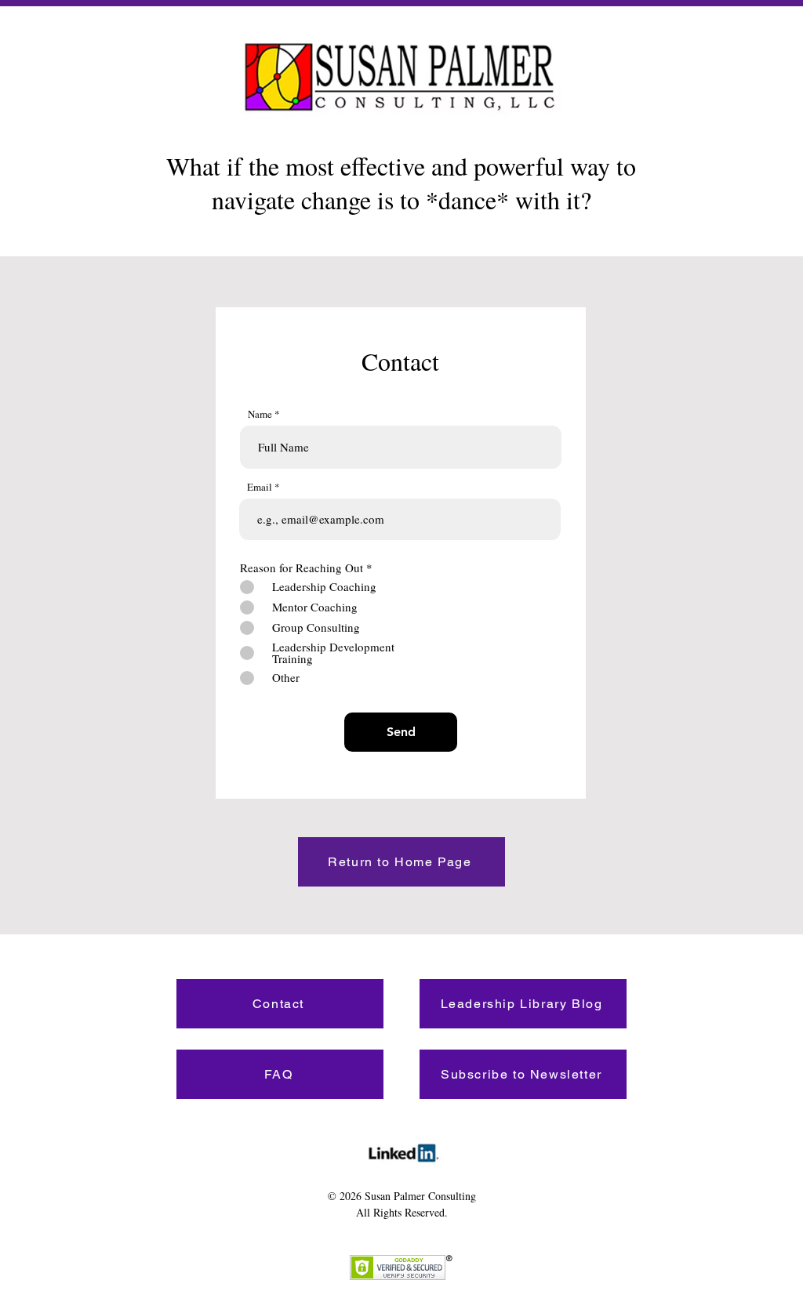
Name (260, 414)
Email (259, 487)
